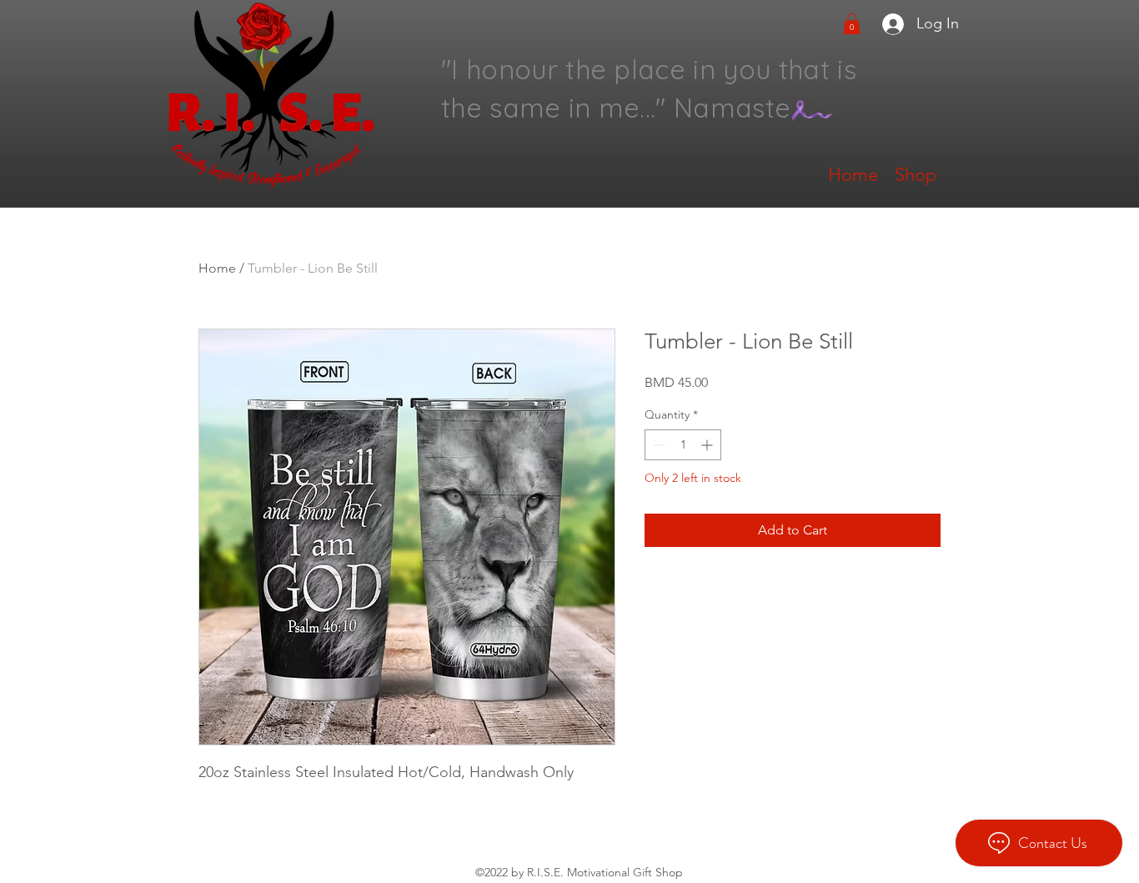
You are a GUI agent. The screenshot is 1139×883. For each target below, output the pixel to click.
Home (217, 268)
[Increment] (708, 444)
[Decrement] (657, 444)
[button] (852, 23)
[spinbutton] (683, 444)
